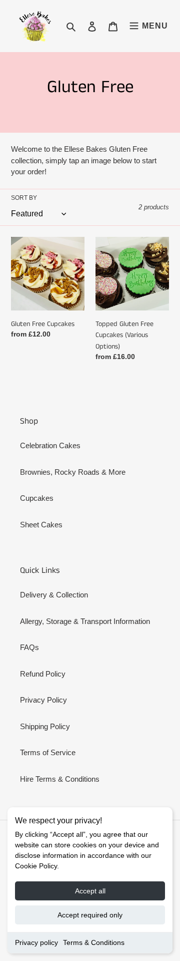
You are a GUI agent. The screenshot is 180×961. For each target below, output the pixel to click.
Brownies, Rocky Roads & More (73, 472)
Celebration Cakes (50, 445)
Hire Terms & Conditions (60, 779)
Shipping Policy (45, 726)
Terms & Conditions (93, 942)
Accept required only (90, 915)
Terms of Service (48, 752)
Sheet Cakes (41, 524)
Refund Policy (43, 674)
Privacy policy (36, 942)
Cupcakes (37, 498)
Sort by (24, 197)
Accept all (90, 891)
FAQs (29, 647)
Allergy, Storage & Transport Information (85, 621)
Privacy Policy (43, 700)
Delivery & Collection (54, 594)
